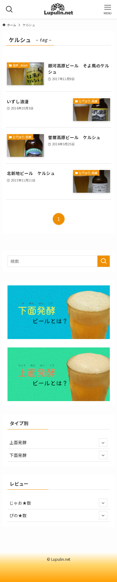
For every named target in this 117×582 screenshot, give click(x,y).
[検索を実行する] (103, 261)
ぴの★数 (18, 515)
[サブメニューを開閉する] (103, 442)
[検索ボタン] (9, 9)
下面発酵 (18, 455)
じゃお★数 (20, 503)
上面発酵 (18, 442)
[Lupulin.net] (58, 9)
